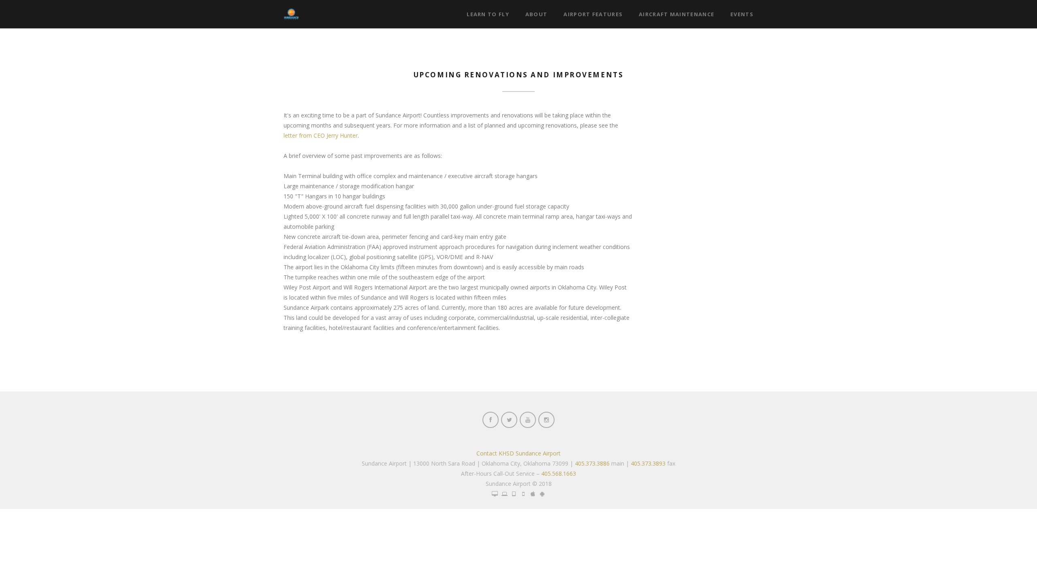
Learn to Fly (488, 14)
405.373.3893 (648, 463)
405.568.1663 (558, 473)
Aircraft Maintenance (676, 14)
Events (741, 14)
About (536, 14)
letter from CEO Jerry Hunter (321, 135)
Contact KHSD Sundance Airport (518, 453)
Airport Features (593, 14)
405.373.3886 (592, 463)
